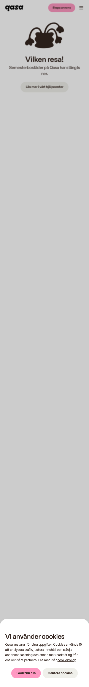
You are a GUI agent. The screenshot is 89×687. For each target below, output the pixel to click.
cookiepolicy (66, 660)
